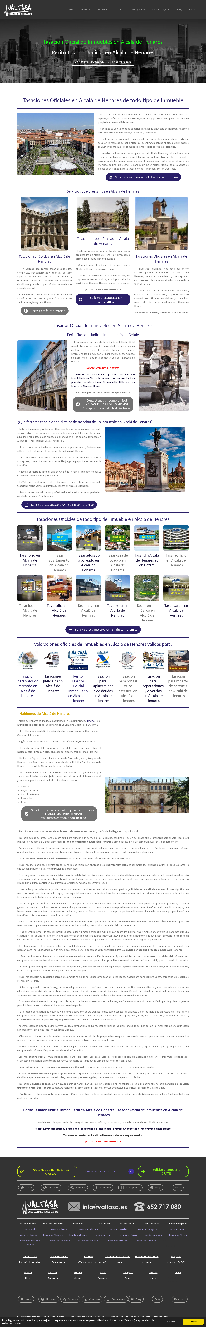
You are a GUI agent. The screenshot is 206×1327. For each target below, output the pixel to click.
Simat (86, 1291)
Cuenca (128, 1278)
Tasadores (78, 1223)
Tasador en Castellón (118, 1229)
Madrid (90, 720)
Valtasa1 (153, 1306)
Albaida (174, 1291)
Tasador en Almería (178, 1234)
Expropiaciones (59, 1262)
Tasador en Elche (103, 1234)
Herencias (88, 1256)
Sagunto (109, 1291)
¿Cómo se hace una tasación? (92, 1262)
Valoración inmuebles (53, 1223)
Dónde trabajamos (178, 1223)
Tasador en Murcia (128, 1234)
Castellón (52, 1272)
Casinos (130, 1306)
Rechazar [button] (170, 1321)
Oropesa (43, 1291)
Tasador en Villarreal (117, 1240)
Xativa (108, 1306)
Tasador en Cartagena (59, 1240)
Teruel (178, 1272)
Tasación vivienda (27, 1223)
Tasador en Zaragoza (147, 1229)
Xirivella (130, 1291)
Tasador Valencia (59, 1229)
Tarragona (53, 1278)
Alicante (78, 1272)
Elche (27, 1278)
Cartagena (103, 1278)
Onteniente (154, 1291)
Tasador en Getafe (78, 1234)
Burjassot (175, 1306)
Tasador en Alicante (88, 1229)
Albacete (153, 1272)
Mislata (86, 1306)
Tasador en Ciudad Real (147, 1240)
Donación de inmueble (30, 1262)
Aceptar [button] (193, 1321)
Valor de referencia (59, 1256)
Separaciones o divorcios (117, 1256)
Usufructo (147, 1262)
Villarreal (78, 1278)
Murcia (153, 1278)
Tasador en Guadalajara (88, 1240)
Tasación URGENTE (128, 1223)
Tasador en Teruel (176, 1229)
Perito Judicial (103, 1223)
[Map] (147, 746)
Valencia (28, 1272)
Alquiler (121, 1262)
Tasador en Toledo (153, 1234)
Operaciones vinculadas (146, 1256)
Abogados (176, 1256)
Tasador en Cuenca (28, 1234)
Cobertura (22, 1291)
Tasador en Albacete (53, 1234)
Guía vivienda (169, 1246)
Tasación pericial (153, 1223)
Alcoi (63, 1291)
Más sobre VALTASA (176, 1262)
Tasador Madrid (30, 1229)
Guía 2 (166, 1240)
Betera (64, 1306)
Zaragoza (128, 1272)
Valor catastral (30, 1256)
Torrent (20, 1306)
